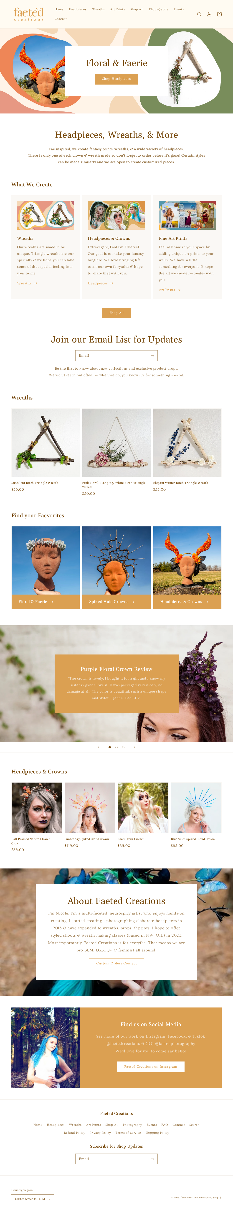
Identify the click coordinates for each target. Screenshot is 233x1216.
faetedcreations (189, 1197)
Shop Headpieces (116, 79)
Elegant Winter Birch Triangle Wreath (180, 483)
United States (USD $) (30, 1199)
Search (194, 1125)
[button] (199, 14)
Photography (132, 1125)
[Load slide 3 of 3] (123, 747)
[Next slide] (134, 747)
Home (37, 1125)
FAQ (164, 1125)
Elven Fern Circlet (131, 839)
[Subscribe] (152, 355)
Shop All (116, 313)
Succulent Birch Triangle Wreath (34, 483)
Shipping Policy (157, 1133)
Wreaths (24, 283)
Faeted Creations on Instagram (150, 1067)
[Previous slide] (99, 747)
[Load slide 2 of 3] (116, 747)
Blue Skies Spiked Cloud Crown (193, 839)
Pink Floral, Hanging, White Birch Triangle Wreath (113, 485)
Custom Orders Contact (116, 963)
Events (152, 1125)
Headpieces (98, 283)
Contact (178, 1125)
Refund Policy (74, 1133)
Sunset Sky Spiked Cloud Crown (87, 839)
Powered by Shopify (210, 1197)
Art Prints (167, 290)
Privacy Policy (100, 1133)
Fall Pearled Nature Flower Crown (30, 841)
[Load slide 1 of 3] (109, 747)
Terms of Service (128, 1133)
